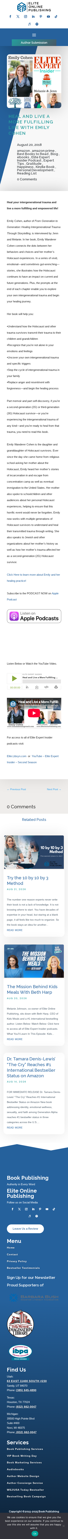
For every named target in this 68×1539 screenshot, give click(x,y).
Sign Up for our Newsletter (31, 1277)
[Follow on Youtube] (48, 16)
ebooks (23, 157)
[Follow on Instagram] (25, 16)
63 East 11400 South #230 (27, 1381)
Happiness (25, 167)
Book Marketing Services (24, 1462)
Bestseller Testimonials (23, 1267)
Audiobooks (15, 1469)
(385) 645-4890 (26, 1390)
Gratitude (34, 163)
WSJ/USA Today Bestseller (25, 1489)
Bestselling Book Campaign (26, 1496)
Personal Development (35, 170)
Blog (54, 154)
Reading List (27, 173)
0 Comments (27, 179)
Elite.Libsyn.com (16, 756)
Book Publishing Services (25, 1449)
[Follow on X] (18, 16)
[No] (63, 1526)
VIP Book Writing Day (22, 1455)
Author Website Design (23, 1476)
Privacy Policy (17, 1261)
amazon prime (43, 151)
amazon (23, 151)
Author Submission (34, 42)
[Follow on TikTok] (56, 16)
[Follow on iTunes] (29, 24)
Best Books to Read (32, 154)
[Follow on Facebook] (10, 16)
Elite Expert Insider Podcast (33, 158)
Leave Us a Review (25, 1228)
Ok (35, 1533)
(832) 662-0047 (26, 1406)
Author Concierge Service (25, 1483)
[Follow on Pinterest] (41, 16)
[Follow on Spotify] (37, 24)
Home (11, 1247)
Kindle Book (45, 167)
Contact (12, 1254)
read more (14, 930)
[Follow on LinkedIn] (33, 16)
